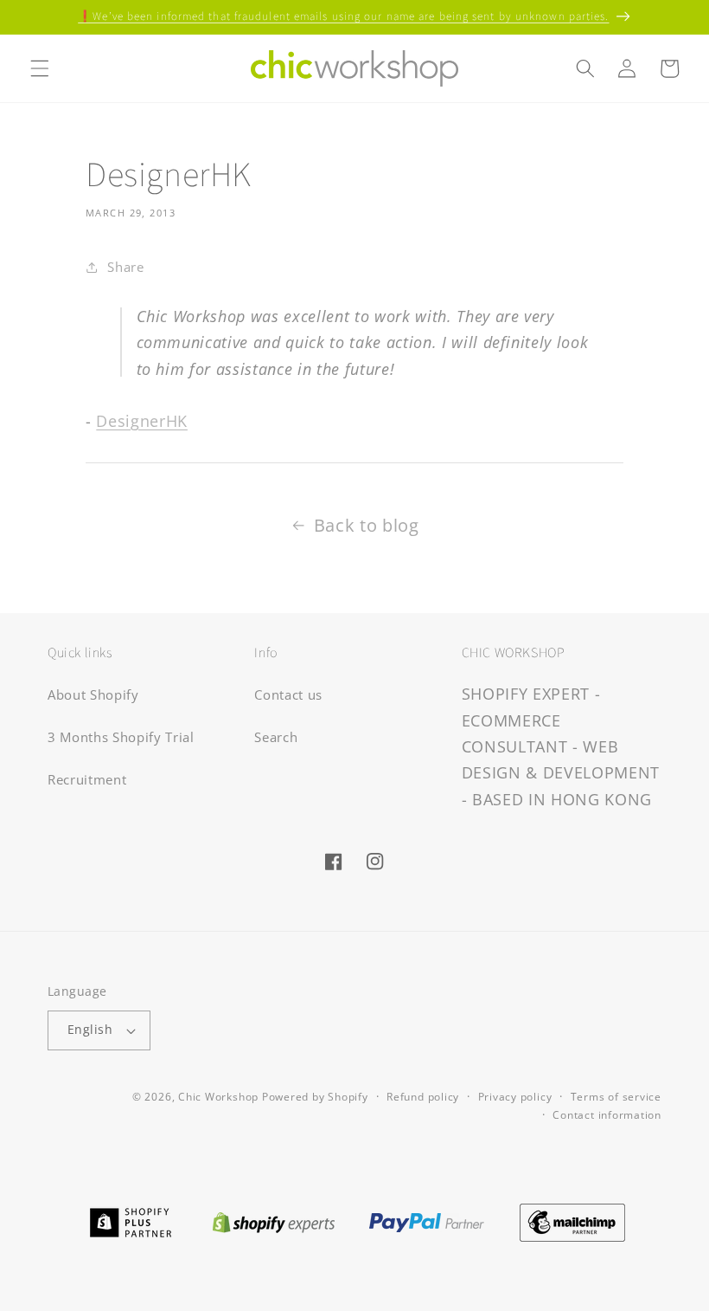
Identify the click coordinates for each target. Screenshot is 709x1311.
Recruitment (87, 780)
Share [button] (125, 267)
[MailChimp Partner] (573, 1221)
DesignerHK (142, 420)
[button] (40, 68)
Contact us (288, 695)
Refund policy (422, 1096)
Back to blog (366, 525)
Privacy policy (515, 1096)
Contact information (607, 1115)
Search (275, 737)
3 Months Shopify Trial (121, 737)
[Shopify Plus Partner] (130, 1221)
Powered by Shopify (315, 1096)
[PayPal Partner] (427, 1221)
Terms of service (616, 1096)
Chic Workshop (218, 1096)
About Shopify (93, 695)
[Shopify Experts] (273, 1221)
